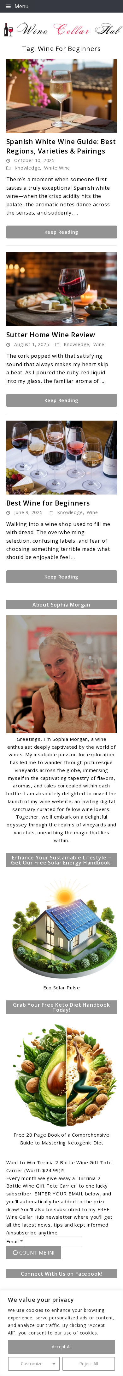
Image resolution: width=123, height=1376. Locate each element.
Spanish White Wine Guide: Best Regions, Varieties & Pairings (61, 146)
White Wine (57, 168)
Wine (98, 344)
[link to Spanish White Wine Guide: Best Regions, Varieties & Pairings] (61, 96)
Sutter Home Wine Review (50, 334)
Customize (32, 1364)
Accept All (62, 1347)
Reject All (88, 1364)
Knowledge (27, 168)
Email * (14, 1241)
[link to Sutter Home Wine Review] (61, 289)
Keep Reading (61, 232)
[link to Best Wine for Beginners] (61, 458)
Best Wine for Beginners (48, 503)
